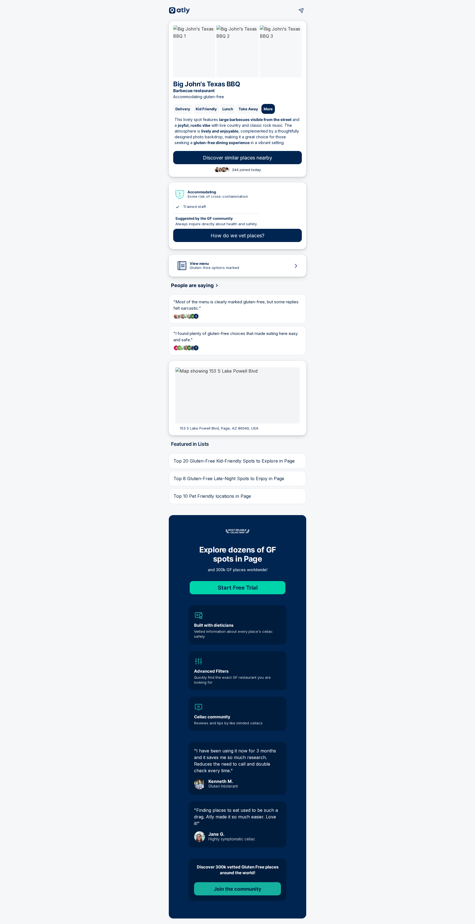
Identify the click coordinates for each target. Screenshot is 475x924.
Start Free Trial (238, 587)
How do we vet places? (237, 235)
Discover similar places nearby (237, 158)
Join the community (237, 889)
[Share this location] (301, 10)
